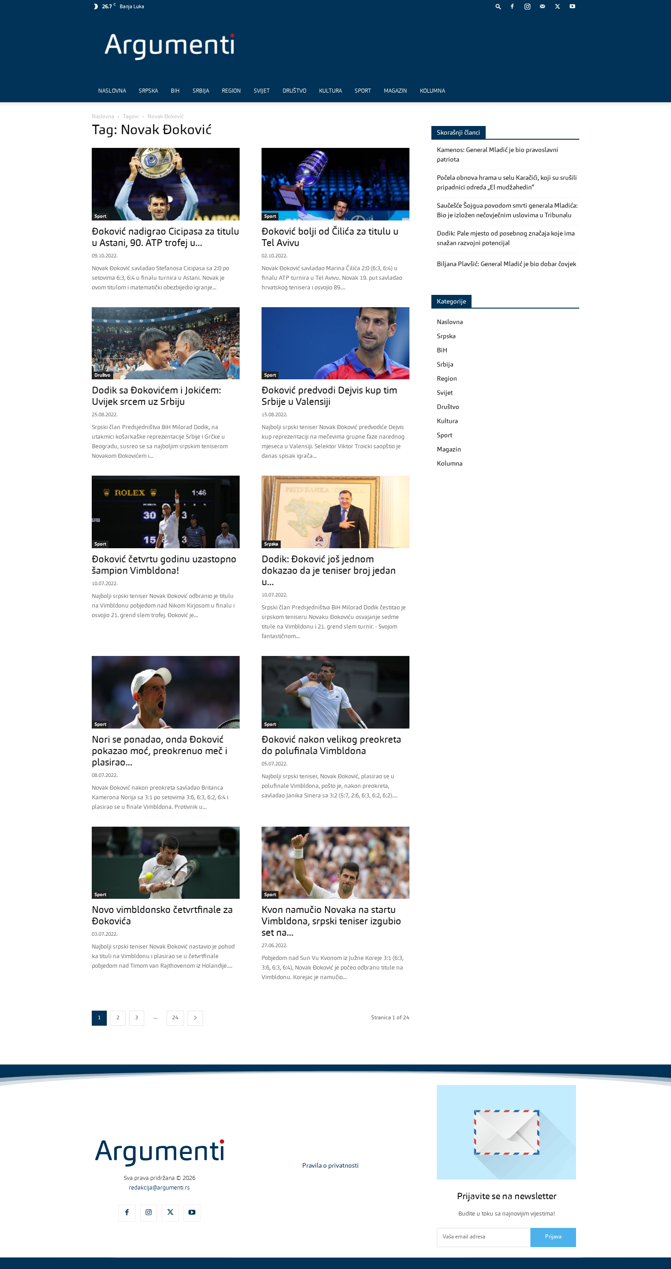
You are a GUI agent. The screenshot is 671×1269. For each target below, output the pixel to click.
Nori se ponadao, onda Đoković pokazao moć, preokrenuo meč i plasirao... (159, 751)
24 (175, 1018)
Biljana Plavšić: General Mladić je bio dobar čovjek (506, 264)
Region (231, 91)
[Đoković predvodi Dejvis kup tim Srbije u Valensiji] (335, 343)
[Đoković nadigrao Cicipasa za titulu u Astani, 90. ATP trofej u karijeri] (166, 184)
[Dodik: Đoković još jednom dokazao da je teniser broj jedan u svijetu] (335, 512)
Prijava (553, 1237)
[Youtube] (572, 6)
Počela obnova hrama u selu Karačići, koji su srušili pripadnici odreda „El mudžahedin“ (507, 183)
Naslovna (112, 91)
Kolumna (432, 91)
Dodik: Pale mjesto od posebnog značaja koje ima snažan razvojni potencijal (506, 238)
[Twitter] (557, 6)
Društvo (294, 91)
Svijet (262, 91)
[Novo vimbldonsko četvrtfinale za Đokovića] (166, 863)
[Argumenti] (159, 1153)
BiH (175, 91)
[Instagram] (527, 6)
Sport (363, 91)
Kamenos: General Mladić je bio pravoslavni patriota (497, 155)
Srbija (201, 91)
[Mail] (542, 6)
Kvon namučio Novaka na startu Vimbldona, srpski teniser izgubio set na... (331, 922)
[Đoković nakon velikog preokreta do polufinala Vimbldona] (335, 692)
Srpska (148, 91)
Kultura (330, 91)
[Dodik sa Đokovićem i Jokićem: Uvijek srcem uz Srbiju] (166, 343)
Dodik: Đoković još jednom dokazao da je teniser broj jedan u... (329, 571)
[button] (498, 6)
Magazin (395, 91)
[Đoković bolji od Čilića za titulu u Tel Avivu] (335, 184)
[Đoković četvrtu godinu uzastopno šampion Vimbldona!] (166, 512)
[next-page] (195, 1018)
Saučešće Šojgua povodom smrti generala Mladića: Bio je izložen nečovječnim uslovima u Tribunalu (507, 211)
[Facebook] (512, 6)
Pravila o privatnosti (330, 1166)
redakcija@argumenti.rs (159, 1188)
